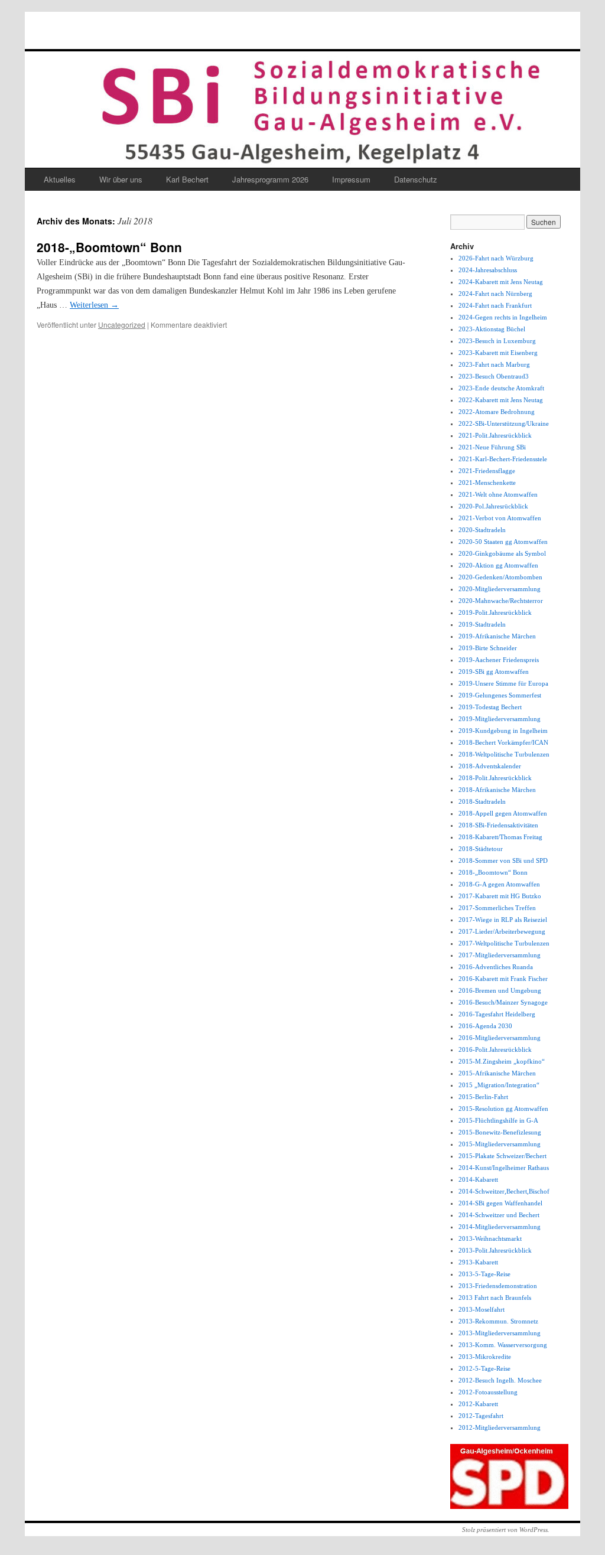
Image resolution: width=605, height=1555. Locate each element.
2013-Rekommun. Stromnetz (498, 1321)
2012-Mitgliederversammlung (499, 1427)
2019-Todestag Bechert (490, 706)
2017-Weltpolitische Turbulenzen (503, 943)
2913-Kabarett (478, 1262)
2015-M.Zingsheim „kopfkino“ (501, 1061)
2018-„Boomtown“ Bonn (109, 247)
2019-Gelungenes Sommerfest (499, 695)
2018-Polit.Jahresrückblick (495, 777)
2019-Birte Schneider (487, 647)
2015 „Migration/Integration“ (498, 1084)
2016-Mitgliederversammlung (499, 1037)
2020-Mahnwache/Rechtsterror (500, 600)
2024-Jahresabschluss (487, 269)
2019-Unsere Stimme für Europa (503, 683)
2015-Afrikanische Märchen (497, 1073)
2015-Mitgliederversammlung (499, 1143)
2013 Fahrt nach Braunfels (494, 1297)
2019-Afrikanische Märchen (497, 636)
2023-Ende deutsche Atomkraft (501, 388)
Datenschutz (415, 179)
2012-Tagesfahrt (480, 1415)
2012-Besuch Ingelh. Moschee (500, 1380)
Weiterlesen (94, 305)
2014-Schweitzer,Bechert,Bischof (503, 1191)
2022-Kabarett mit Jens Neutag (500, 399)
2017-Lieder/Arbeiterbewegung (501, 931)
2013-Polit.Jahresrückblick (495, 1250)
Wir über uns (120, 179)
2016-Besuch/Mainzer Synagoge (503, 1002)
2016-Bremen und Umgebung (499, 990)
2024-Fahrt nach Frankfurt (495, 305)
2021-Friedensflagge (486, 470)
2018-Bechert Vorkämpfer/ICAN (503, 742)
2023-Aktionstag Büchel (491, 328)
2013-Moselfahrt (481, 1309)
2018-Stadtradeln (482, 801)
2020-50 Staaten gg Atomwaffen (503, 541)
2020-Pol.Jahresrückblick (493, 506)
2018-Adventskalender (489, 766)
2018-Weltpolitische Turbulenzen (503, 754)
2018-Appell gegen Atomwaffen (502, 813)
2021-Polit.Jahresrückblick (495, 435)
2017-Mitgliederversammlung (499, 955)
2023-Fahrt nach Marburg (494, 364)
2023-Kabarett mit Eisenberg (498, 352)
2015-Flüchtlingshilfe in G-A (498, 1120)
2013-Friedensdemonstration (497, 1285)
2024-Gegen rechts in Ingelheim (502, 317)
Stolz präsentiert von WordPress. (505, 1529)
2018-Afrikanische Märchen (497, 789)
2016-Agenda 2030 (485, 1025)
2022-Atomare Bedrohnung (496, 411)
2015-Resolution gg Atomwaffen (503, 1108)
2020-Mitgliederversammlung (499, 588)
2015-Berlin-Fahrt (483, 1096)
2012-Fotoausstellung (488, 1392)
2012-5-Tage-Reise (484, 1368)
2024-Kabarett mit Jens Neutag (500, 281)
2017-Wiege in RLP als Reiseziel (502, 919)
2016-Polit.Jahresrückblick (495, 1049)
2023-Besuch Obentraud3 (493, 376)
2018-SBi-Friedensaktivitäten (498, 825)
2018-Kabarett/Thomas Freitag (500, 836)
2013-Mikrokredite (484, 1356)
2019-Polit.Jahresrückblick (495, 612)
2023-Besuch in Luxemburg (497, 340)
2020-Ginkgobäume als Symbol (502, 553)
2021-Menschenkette (487, 482)
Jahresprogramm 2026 (270, 179)
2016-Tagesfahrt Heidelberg (496, 1014)
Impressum (351, 179)
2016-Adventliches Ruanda (495, 966)
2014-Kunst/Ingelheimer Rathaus (503, 1167)
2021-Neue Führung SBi (492, 447)
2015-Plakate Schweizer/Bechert (502, 1155)
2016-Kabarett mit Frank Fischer (503, 978)
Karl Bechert (187, 179)
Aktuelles (60, 179)
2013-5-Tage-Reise (484, 1273)
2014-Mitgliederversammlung (499, 1226)
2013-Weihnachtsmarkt (490, 1238)
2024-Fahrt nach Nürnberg (495, 293)
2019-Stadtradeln (482, 624)
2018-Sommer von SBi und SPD (503, 860)
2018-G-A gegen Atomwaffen (499, 884)
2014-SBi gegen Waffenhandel (500, 1203)
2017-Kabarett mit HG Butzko (499, 895)
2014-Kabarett (478, 1179)
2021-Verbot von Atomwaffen (499, 517)
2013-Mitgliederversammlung (499, 1332)
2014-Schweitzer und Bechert (498, 1214)
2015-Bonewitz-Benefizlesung (499, 1132)
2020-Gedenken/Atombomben (500, 577)
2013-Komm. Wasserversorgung (502, 1344)
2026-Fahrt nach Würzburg (496, 258)
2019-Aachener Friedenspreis (498, 659)
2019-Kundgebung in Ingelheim (503, 730)
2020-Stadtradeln (482, 529)
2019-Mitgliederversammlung (499, 718)
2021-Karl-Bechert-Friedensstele (502, 458)
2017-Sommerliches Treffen (497, 907)
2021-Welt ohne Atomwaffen (498, 494)
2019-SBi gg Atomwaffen (493, 671)
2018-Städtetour (480, 848)
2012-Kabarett (478, 1403)
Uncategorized (121, 325)
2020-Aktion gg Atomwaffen (498, 565)
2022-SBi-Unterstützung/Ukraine (503, 423)
